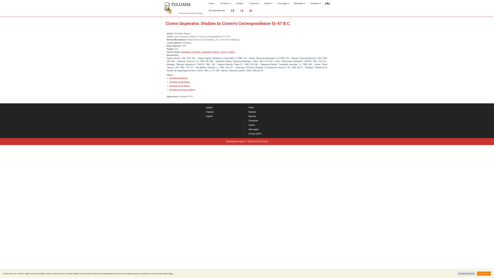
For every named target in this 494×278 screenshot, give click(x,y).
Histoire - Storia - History (223, 52)
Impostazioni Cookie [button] (466, 274)
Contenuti (253, 3)
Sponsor (252, 116)
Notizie (267, 3)
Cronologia (282, 3)
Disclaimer (253, 120)
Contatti (239, 3)
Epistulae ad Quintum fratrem (182, 90)
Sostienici (315, 3)
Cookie (252, 125)
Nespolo (252, 112)
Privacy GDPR (255, 134)
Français (210, 112)
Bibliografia (298, 3)
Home (211, 3)
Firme (251, 107)
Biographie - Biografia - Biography (196, 52)
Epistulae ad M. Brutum (179, 86)
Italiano (209, 107)
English (209, 116)
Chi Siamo (224, 3)
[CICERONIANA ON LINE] (327, 3)
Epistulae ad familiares (179, 82)
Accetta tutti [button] (484, 273)
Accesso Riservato (217, 10)
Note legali (253, 129)
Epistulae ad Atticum (178, 78)
